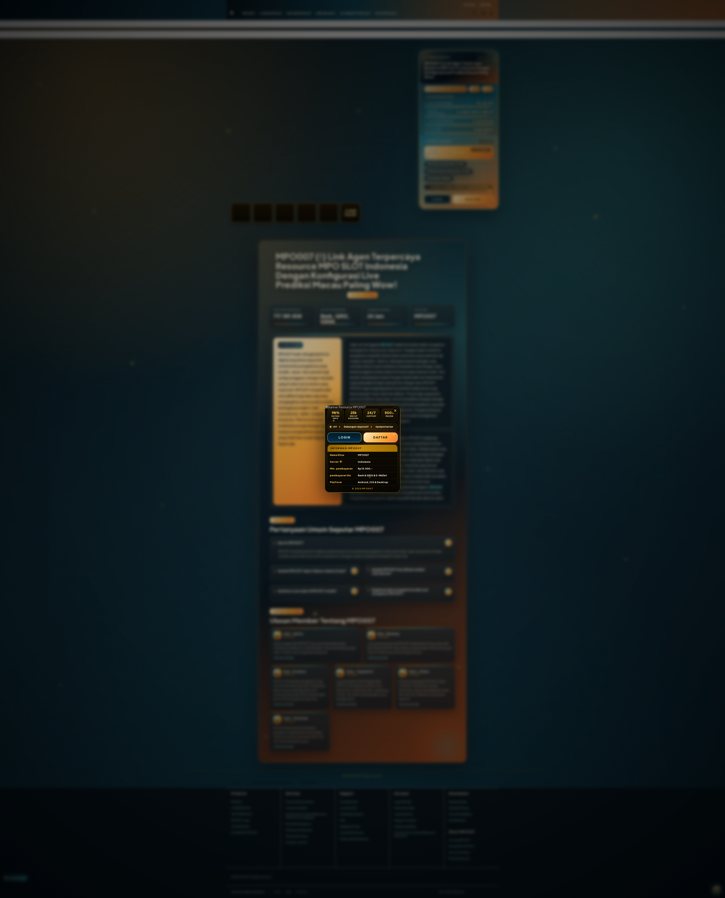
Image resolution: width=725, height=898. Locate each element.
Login (344, 437)
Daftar (380, 437)
